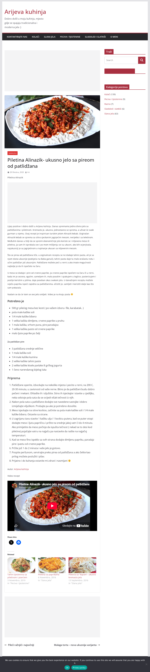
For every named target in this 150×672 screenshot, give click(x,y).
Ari (28, 172)
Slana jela (49, 36)
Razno (107, 104)
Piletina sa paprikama (48, 574)
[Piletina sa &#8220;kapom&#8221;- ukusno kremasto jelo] (82, 565)
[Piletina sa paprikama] (52, 565)
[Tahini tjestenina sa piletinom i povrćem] (21, 565)
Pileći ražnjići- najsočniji (21, 645)
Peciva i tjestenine (70, 36)
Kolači (35, 36)
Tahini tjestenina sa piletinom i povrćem (17, 576)
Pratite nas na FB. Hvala (119, 71)
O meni (114, 36)
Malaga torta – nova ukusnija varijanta (75, 645)
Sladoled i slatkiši (95, 36)
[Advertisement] (52, 70)
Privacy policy (79, 667)
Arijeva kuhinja (25, 12)
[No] (146, 664)
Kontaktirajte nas (17, 36)
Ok (67, 667)
